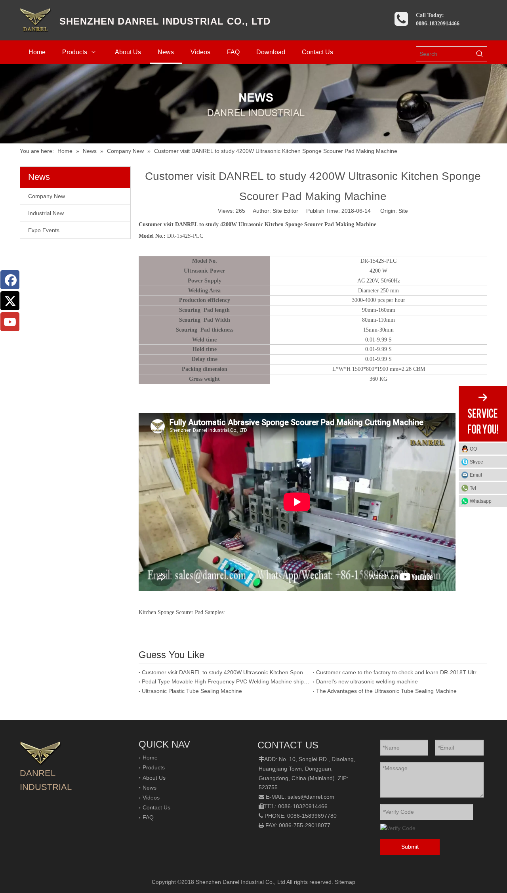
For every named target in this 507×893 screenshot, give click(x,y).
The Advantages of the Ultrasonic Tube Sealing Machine (386, 691)
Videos (151, 797)
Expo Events (43, 230)
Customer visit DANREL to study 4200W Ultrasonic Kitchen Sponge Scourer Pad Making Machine (226, 672)
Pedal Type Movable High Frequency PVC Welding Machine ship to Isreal (226, 681)
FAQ (148, 817)
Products (154, 767)
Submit (410, 846)
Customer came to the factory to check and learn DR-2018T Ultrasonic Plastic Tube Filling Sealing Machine (400, 672)
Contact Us (156, 807)
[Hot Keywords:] (480, 54)
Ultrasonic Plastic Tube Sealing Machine (192, 691)
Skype (476, 462)
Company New (46, 196)
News (149, 787)
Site (403, 211)
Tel (473, 488)
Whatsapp (481, 501)
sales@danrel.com (311, 797)
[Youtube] (9, 321)
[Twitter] (9, 300)
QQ (473, 449)
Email (476, 475)
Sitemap (345, 882)
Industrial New (46, 213)
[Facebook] (9, 279)
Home (150, 757)
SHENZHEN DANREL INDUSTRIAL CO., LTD (165, 21)
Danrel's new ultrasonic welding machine (367, 681)
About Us (154, 778)
